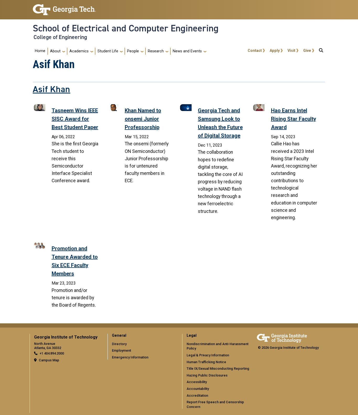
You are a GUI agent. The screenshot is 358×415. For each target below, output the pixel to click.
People (133, 51)
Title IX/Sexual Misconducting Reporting (218, 368)
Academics (79, 51)
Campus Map (49, 360)
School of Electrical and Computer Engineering (126, 28)
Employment (121, 350)
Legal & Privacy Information (208, 355)
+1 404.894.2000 (52, 353)
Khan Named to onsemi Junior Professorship (143, 118)
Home (40, 51)
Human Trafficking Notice (206, 362)
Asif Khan (51, 89)
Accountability (198, 389)
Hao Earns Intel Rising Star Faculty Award (293, 118)
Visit (291, 50)
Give (307, 50)
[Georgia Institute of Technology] (64, 7)
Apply (275, 50)
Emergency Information (130, 357)
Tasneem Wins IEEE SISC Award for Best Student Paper (75, 118)
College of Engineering (60, 37)
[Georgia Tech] (282, 337)
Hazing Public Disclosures (207, 375)
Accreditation (197, 395)
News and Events (187, 51)
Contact (255, 50)
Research (156, 51)
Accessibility (197, 382)
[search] (321, 51)
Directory (119, 344)
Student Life (107, 51)
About (55, 51)
